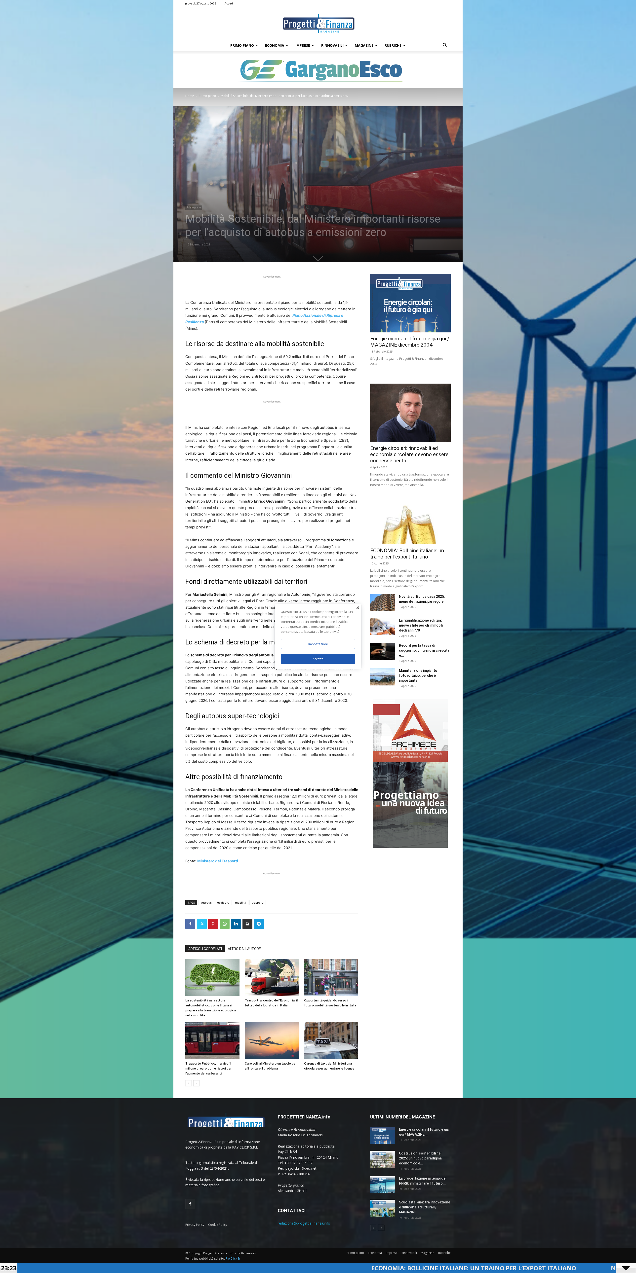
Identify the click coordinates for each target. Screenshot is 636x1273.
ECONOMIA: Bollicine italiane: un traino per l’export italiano (279, 1268)
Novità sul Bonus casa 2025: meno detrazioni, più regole (510, 1268)
